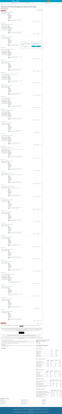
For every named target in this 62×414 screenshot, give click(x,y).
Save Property (40, 21)
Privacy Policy (42, 409)
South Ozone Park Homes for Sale (24, 402)
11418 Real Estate (43, 403)
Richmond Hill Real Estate (3, 402)
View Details (9, 18)
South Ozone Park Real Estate (3, 401)
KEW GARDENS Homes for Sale (24, 403)
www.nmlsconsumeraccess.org (43, 411)
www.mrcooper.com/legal (19, 412)
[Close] (41, 42)
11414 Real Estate (43, 402)
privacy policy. (23, 44)
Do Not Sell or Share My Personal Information (25, 46)
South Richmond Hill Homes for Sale (24, 401)
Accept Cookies (38, 46)
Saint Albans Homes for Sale (24, 404)
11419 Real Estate (43, 404)
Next (41, 323)
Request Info (36, 21)
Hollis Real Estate (2, 404)
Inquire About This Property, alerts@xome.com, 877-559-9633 (16, 19)
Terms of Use (39, 409)
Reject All (34, 46)
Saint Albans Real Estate (2, 403)
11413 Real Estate (43, 401)
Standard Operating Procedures (38, 329)
